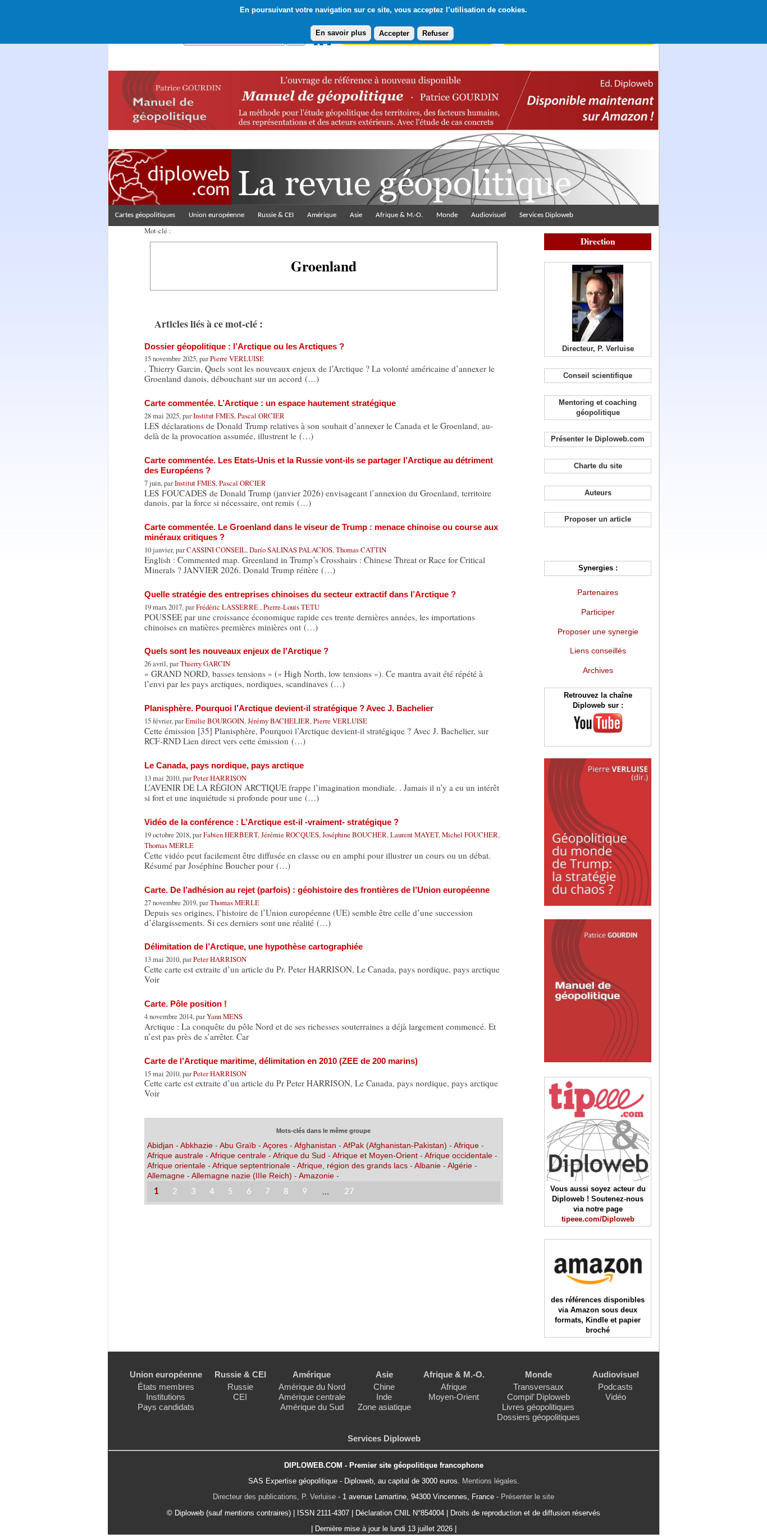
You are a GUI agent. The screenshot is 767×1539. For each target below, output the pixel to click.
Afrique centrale (239, 1155)
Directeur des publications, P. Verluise (274, 1496)
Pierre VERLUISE (237, 358)
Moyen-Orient (453, 1397)
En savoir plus (341, 33)
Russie (240, 1386)
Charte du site (598, 466)
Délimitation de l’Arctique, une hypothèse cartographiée (253, 946)
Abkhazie (196, 1145)
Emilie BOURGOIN (214, 721)
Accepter (394, 33)
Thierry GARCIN (205, 663)
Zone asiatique (384, 1407)
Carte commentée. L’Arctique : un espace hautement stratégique (270, 403)
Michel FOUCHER (470, 835)
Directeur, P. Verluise (598, 348)
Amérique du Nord (312, 1386)
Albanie (428, 1165)
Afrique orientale (177, 1165)
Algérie (461, 1165)
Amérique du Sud (312, 1407)
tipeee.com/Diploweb (597, 1219)
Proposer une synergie (598, 631)
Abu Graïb (238, 1145)
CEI (240, 1397)
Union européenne (216, 215)
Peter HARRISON (219, 778)
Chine (384, 1386)
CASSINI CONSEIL (216, 550)
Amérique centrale (312, 1397)
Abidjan (160, 1145)
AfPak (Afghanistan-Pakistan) (395, 1145)
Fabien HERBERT (230, 835)
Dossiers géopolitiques (538, 1417)
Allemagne (167, 1175)
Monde (447, 215)
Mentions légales (489, 1481)
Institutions (165, 1397)
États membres (166, 1386)
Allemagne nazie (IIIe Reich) (241, 1175)
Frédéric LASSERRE (228, 607)
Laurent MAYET (414, 835)
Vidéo (615, 1397)
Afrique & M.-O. (399, 215)
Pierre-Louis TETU (291, 607)
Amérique (321, 215)
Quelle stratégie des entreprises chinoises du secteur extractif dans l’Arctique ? (300, 594)
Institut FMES (213, 416)
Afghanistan (316, 1145)
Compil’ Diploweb (538, 1397)
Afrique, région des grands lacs (352, 1165)
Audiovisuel (488, 215)
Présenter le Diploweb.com (598, 439)
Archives (598, 670)
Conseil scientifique (597, 375)
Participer (598, 611)
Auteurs (598, 493)
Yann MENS (225, 1016)
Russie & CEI (276, 215)
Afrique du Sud (300, 1155)
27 (349, 1191)
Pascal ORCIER (261, 416)
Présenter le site (527, 1496)
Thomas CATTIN (361, 550)
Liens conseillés (598, 650)
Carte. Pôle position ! (185, 1003)
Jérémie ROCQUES (290, 835)
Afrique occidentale (459, 1155)
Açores (275, 1145)
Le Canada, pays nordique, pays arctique (224, 765)
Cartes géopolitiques (145, 215)
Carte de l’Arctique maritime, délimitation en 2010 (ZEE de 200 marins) (281, 1061)
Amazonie (316, 1175)
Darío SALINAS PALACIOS (290, 550)
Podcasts (615, 1386)
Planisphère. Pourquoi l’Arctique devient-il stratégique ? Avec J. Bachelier (288, 708)
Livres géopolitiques (538, 1407)
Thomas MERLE (169, 845)
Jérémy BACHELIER (279, 721)
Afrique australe (175, 1155)
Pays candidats (166, 1407)
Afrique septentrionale (252, 1165)
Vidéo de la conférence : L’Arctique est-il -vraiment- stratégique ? (271, 822)
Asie (356, 215)
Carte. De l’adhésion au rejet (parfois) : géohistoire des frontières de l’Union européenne (317, 890)
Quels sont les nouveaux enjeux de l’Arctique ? (236, 651)
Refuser (435, 33)
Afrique (466, 1145)
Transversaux (538, 1386)
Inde (384, 1397)
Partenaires (597, 592)
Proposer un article (597, 519)
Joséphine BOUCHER (354, 835)
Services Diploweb (546, 215)
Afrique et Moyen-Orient (376, 1155)
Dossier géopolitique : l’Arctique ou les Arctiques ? (244, 346)
